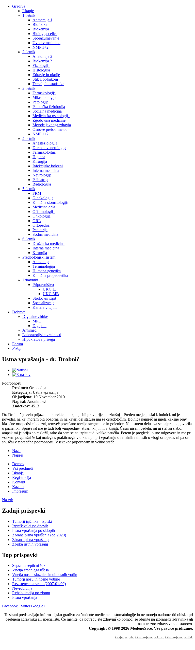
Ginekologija (42, 198)
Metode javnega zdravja (51, 125)
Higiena (38, 157)
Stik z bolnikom (45, 79)
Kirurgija (39, 161)
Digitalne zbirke (35, 316)
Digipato (39, 325)
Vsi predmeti (22, 468)
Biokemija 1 (42, 29)
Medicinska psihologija (51, 116)
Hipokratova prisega (38, 339)
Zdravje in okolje (46, 75)
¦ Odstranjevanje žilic (149, 637)
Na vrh (7, 500)
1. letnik (28, 15)
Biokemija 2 (42, 61)
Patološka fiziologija (48, 106)
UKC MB (51, 294)
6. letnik (28, 239)
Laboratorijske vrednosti (41, 335)
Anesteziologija (44, 143)
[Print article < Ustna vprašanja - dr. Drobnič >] (20, 370)
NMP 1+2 (40, 47)
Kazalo (18, 486)
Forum (17, 344)
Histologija (41, 70)
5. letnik (28, 189)
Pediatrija (39, 230)
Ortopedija (41, 225)
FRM (36, 193)
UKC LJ (50, 289)
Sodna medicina (45, 234)
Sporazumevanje (45, 38)
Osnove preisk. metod (50, 129)
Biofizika (39, 24)
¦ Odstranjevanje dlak (178, 637)
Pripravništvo (43, 284)
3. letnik (28, 88)
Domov (18, 464)
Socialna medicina (47, 111)
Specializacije (43, 303)
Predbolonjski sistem (38, 257)
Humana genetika (46, 271)
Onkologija (41, 216)
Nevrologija (42, 175)
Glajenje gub (124, 637)
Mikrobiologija (44, 97)
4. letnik (28, 138)
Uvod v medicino (46, 43)
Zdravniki (30, 280)
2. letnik (28, 52)
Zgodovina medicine (49, 120)
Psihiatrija (40, 179)
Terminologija (43, 266)
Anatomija (40, 262)
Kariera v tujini (44, 307)
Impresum (20, 491)
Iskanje (28, 11)
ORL (36, 221)
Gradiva (18, 6)
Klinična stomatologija (50, 202)
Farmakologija (44, 93)
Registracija (21, 477)
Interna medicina (45, 170)
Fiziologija (41, 65)
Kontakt (18, 482)
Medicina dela (43, 207)
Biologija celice (44, 33)
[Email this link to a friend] (21, 374)
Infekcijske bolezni (47, 166)
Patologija (40, 102)
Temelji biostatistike (48, 84)
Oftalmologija (43, 211)
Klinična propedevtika (50, 275)
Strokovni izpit (44, 298)
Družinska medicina (48, 243)
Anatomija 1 (42, 20)
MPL (36, 321)
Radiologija (41, 184)
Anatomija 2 (42, 56)
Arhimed (29, 330)
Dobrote (18, 312)
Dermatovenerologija (49, 148)
